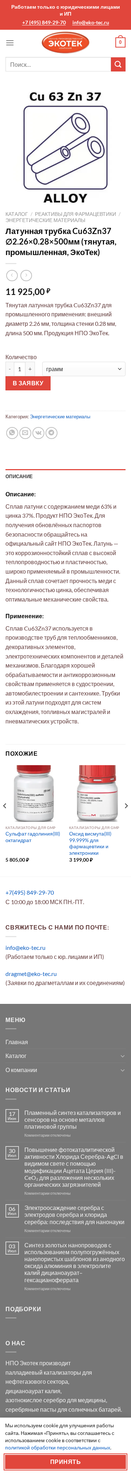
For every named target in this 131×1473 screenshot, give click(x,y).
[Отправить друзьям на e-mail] (25, 433)
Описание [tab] (19, 476)
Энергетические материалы (45, 220)
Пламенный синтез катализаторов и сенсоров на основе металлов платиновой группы (72, 1119)
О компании (21, 1069)
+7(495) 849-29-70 (29, 892)
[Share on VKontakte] (38, 433)
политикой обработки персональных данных (57, 1447)
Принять (65, 1461)
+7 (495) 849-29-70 (44, 22)
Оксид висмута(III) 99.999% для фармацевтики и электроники (90, 843)
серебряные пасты (30, 1409)
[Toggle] (123, 1055)
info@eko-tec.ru (90, 22)
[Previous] (5, 820)
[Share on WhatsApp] (12, 433)
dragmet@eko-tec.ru (31, 973)
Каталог (16, 214)
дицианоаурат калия (32, 1390)
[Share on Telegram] (51, 433)
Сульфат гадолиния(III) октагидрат (32, 837)
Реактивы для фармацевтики (75, 214)
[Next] (126, 820)
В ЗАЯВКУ (28, 383)
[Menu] (9, 43)
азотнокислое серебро (35, 1399)
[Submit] (118, 64)
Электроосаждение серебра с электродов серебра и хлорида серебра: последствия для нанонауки (74, 1214)
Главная (16, 1041)
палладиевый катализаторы (43, 1372)
